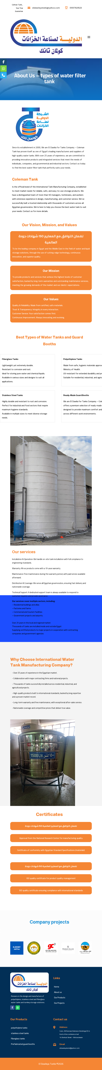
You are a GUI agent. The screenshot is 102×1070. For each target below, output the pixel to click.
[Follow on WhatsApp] (18, 1007)
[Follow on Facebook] (12, 1007)
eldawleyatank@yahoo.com (46, 8)
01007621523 (76, 8)
